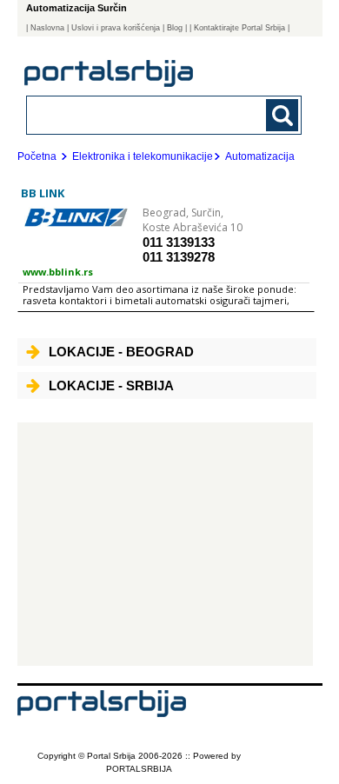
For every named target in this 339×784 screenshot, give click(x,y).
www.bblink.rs (58, 271)
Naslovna (47, 27)
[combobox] (139, 114)
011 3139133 (179, 242)
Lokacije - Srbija (111, 385)
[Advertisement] (165, 544)
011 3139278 (179, 256)
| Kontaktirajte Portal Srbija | (239, 27)
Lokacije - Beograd (121, 351)
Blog (175, 27)
